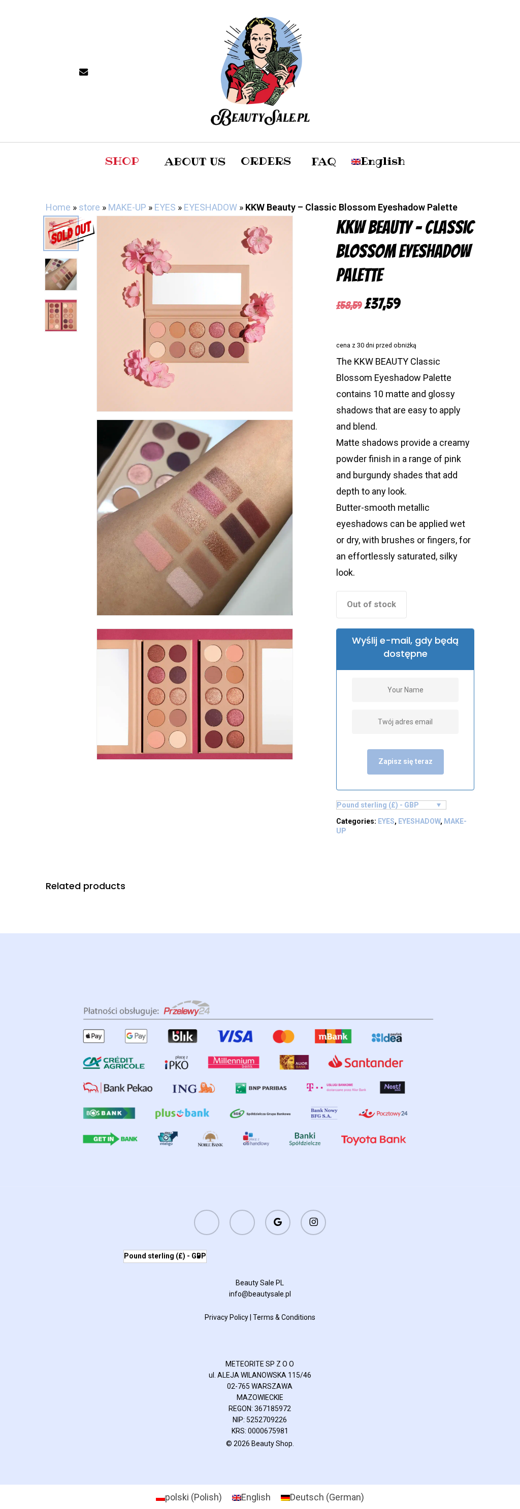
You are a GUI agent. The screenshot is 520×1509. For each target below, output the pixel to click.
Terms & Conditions (284, 1317)
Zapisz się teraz (405, 761)
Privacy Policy (226, 1317)
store (89, 207)
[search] (443, 71)
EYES (165, 207)
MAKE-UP (127, 207)
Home (58, 207)
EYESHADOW (210, 207)
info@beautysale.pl (260, 1294)
